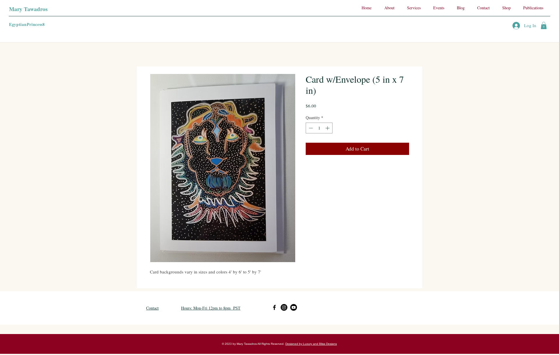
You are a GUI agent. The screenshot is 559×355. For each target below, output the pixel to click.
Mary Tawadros (28, 9)
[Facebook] (274, 307)
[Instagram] (284, 307)
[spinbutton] (319, 128)
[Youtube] (293, 307)
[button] (544, 25)
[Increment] (328, 128)
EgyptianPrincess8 (27, 24)
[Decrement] (310, 128)
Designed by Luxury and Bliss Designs (311, 343)
